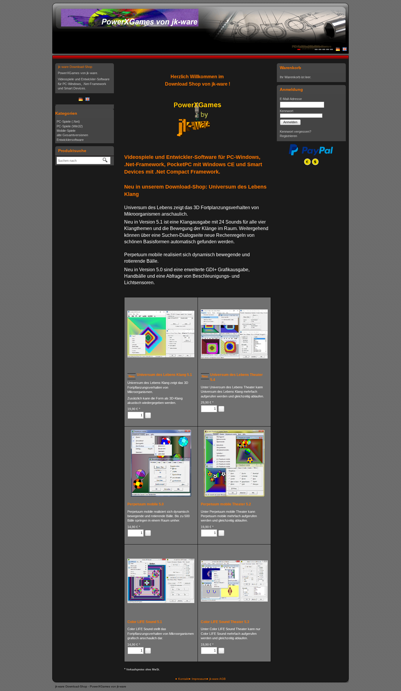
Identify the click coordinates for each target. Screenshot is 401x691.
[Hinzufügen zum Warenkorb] (148, 415)
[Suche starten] (105, 160)
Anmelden (290, 122)
